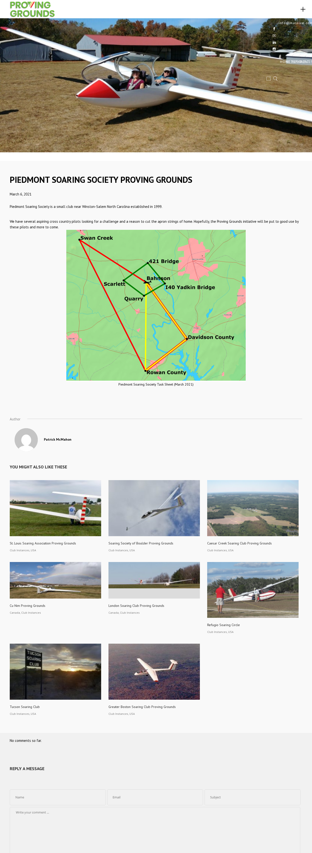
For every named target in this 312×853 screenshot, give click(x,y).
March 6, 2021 (20, 194)
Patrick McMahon (57, 439)
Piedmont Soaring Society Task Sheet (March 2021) (156, 384)
